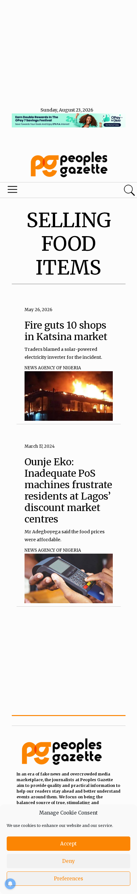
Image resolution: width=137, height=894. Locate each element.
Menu (46, 191)
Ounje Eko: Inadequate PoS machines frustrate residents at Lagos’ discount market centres (68, 490)
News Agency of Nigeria (53, 368)
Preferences (68, 879)
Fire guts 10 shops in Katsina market (66, 331)
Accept (68, 844)
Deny (68, 861)
